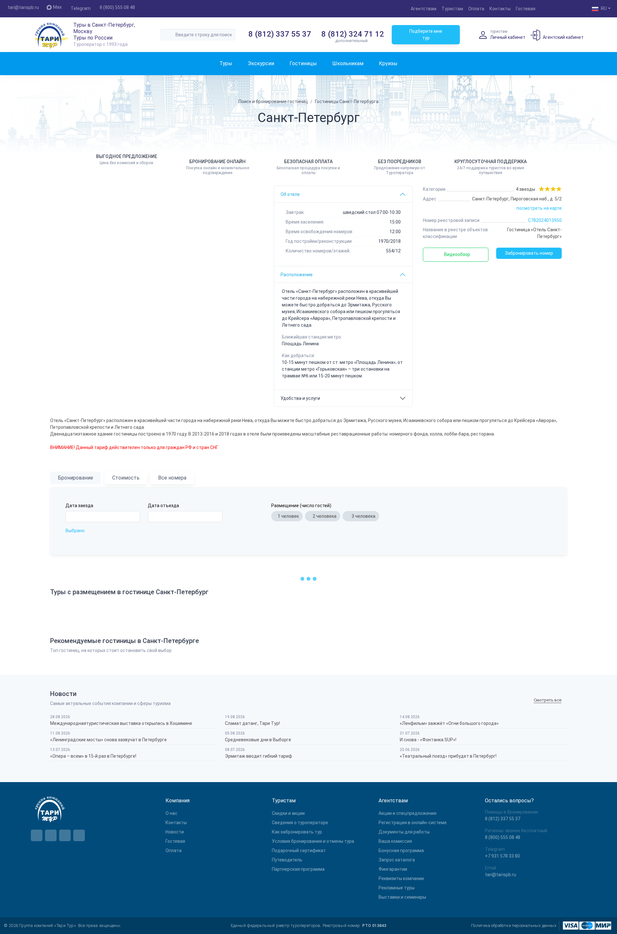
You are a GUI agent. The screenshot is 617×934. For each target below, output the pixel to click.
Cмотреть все (547, 700)
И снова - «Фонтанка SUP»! (428, 739)
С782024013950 (545, 220)
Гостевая (525, 8)
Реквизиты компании (401, 878)
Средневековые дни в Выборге (258, 739)
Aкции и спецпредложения (407, 813)
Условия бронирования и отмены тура (313, 841)
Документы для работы (404, 831)
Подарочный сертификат (299, 850)
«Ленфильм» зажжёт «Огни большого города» (449, 723)
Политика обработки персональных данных (513, 925)
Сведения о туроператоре (300, 822)
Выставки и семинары (402, 897)
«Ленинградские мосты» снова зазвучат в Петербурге (108, 739)
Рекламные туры (397, 887)
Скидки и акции (288, 813)
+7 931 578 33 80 (502, 856)
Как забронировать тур (297, 831)
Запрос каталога (397, 859)
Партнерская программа (298, 869)
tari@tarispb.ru (23, 7)
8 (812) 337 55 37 (279, 34)
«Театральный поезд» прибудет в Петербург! (448, 756)
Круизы (388, 63)
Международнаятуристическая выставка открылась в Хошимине (121, 723)
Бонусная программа (401, 850)
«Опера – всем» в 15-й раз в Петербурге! (93, 756)
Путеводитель (287, 859)
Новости (174, 831)
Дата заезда (79, 505)
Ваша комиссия (395, 841)
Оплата (476, 8)
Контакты (500, 8)
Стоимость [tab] (125, 478)
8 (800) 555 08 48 (117, 7)
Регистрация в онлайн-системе (413, 822)
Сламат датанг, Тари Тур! (252, 723)
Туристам (452, 8)
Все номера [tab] (172, 478)
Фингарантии (393, 869)
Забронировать (529, 253)
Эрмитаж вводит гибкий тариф (258, 756)
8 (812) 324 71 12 (352, 34)
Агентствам (423, 8)
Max (57, 7)
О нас (171, 813)
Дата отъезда (163, 505)
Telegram (81, 8)
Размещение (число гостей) (301, 505)
